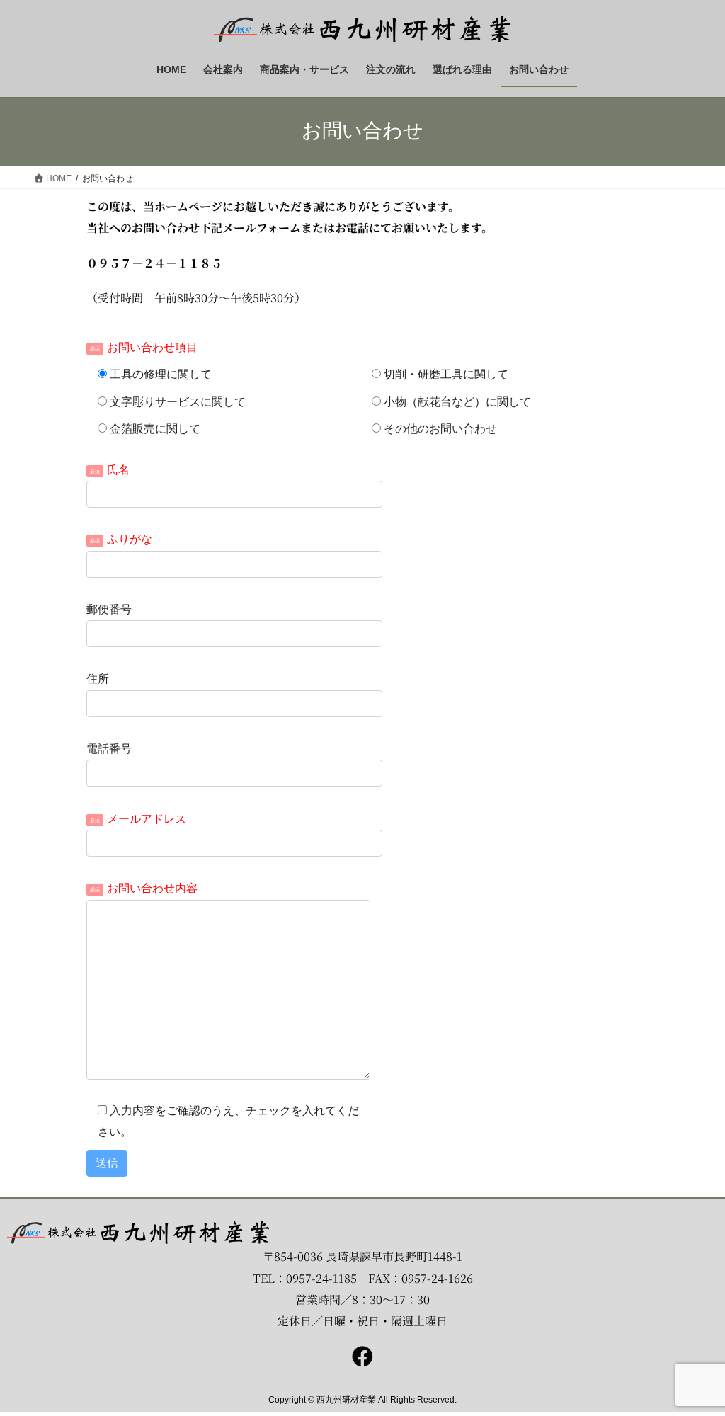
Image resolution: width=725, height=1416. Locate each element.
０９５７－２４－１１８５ (154, 263)
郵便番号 (109, 609)
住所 (97, 679)
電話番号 (109, 749)
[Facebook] (362, 1356)
